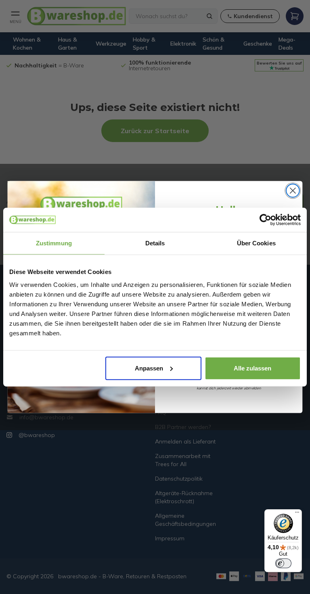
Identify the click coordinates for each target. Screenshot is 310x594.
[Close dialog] (293, 190)
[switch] (283, 563)
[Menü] (297, 514)
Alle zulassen (252, 367)
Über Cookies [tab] (256, 243)
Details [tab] (155, 243)
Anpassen (149, 367)
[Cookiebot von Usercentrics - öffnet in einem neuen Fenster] (265, 220)
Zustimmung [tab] (54, 243)
